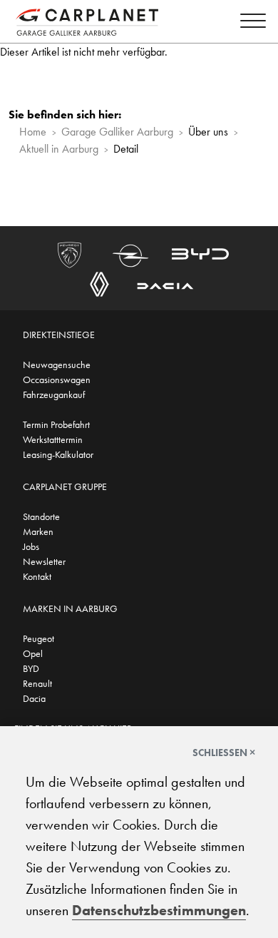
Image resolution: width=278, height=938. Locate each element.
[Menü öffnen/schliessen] (249, 23)
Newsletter (44, 561)
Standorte (41, 516)
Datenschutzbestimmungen (159, 910)
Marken (38, 531)
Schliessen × (223, 752)
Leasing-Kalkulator (58, 454)
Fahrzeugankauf (54, 394)
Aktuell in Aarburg (58, 148)
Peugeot (38, 638)
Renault (37, 683)
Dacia (34, 698)
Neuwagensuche (57, 364)
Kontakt (37, 576)
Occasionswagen (57, 379)
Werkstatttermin (53, 439)
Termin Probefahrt (56, 424)
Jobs (31, 546)
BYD (31, 668)
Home (32, 131)
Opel (33, 653)
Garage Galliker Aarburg (117, 131)
